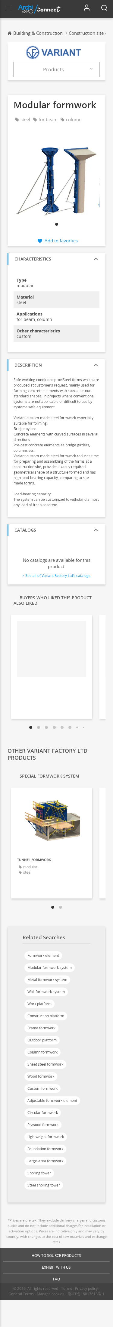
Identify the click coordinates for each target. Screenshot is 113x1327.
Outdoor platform (42, 1040)
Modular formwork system (49, 967)
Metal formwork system (47, 979)
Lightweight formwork (45, 1136)
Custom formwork (42, 1088)
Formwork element (43, 955)
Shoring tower (39, 1173)
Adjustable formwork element (52, 1100)
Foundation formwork (45, 1148)
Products (53, 69)
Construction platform (45, 1015)
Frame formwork (41, 1028)
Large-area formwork (45, 1161)
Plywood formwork (42, 1124)
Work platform (39, 1003)
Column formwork (42, 1052)
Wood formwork (40, 1076)
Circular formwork (42, 1112)
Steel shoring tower (43, 1185)
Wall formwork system (46, 991)
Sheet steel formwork (45, 1064)
